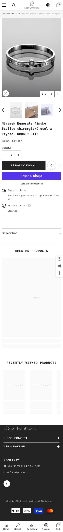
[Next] (58, 94)
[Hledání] (14, 5)
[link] (31, 341)
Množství (6, 148)
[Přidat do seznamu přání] (51, 165)
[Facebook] (7, 483)
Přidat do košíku (23, 165)
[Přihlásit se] (48, 5)
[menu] (4, 5)
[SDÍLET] (58, 165)
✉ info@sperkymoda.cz (15, 472)
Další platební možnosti (31, 184)
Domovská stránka (10, 14)
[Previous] (51, 94)
